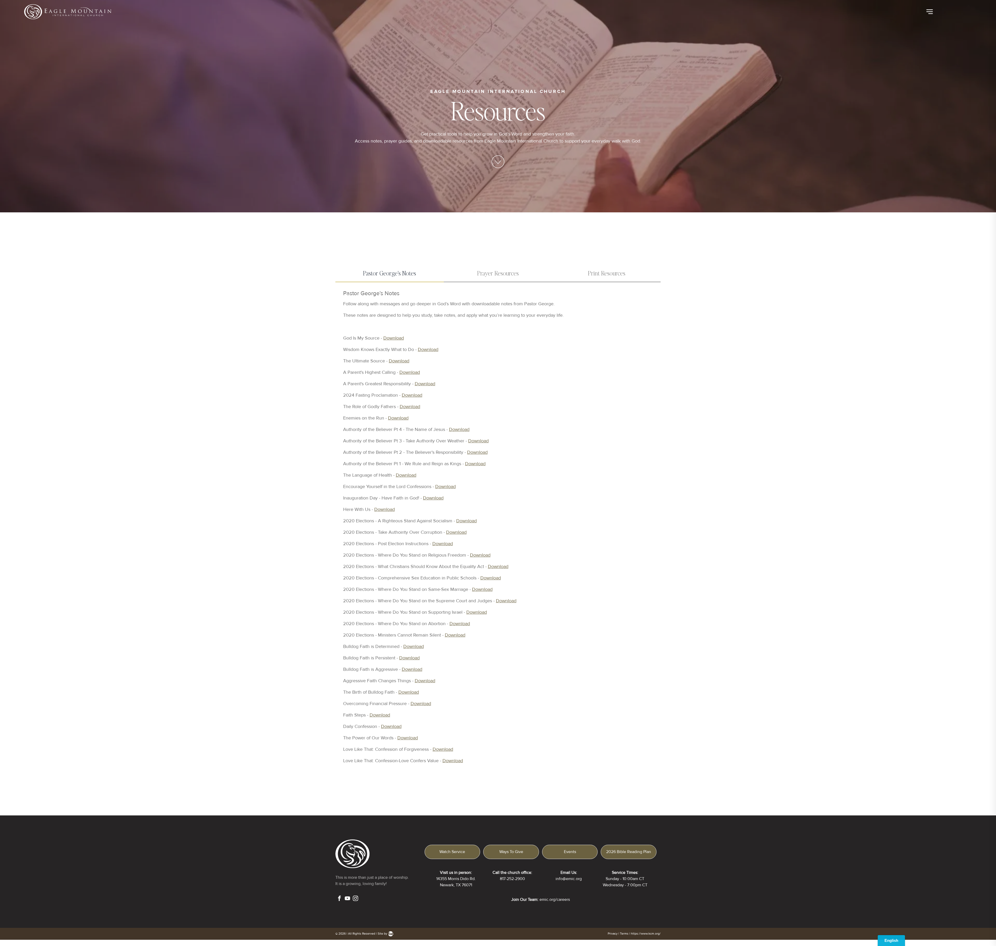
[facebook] (339, 899)
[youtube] (347, 899)
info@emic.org (569, 878)
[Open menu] (929, 12)
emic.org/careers (555, 899)
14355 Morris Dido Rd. (456, 878)
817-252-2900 (512, 878)
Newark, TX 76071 (456, 885)
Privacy (613, 934)
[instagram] (355, 899)
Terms (624, 934)
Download (393, 338)
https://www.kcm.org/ (646, 934)
